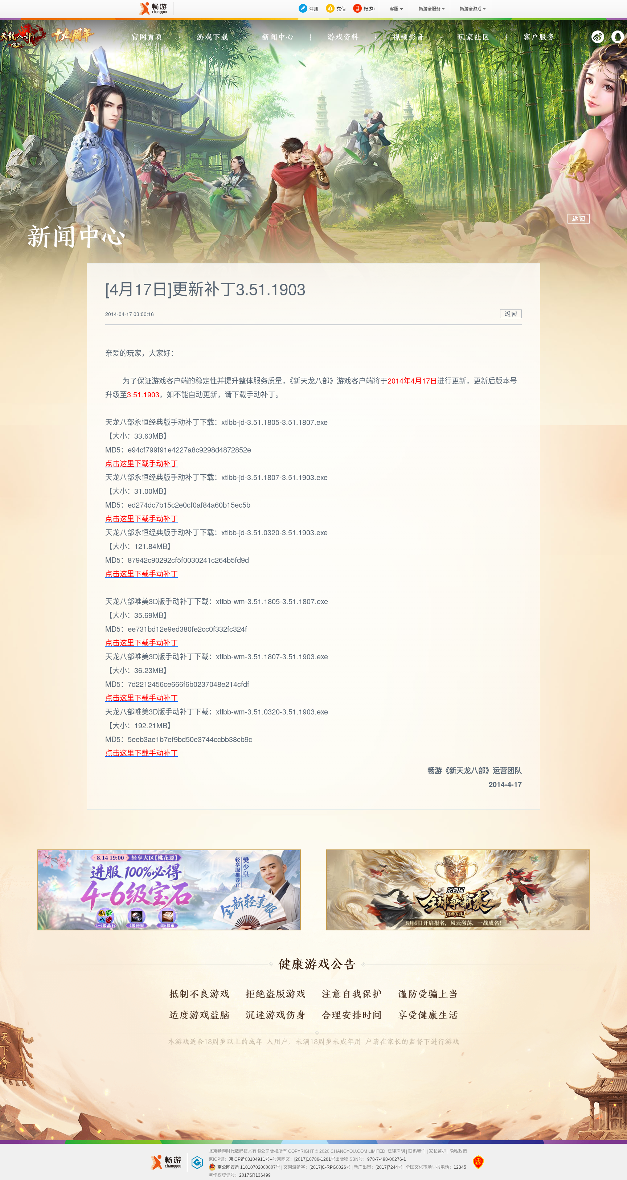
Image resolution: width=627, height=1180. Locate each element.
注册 (314, 9)
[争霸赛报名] (458, 889)
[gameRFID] (194, 1162)
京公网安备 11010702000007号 (248, 1167)
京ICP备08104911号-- (250, 1159)
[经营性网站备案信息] (478, 1162)
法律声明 (396, 1151)
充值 (341, 9)
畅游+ (370, 9)
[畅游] (152, 8)
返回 (510, 314)
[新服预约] (169, 889)
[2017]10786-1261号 (314, 1159)
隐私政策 (458, 1151)
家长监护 (437, 1151)
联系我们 (417, 1151)
